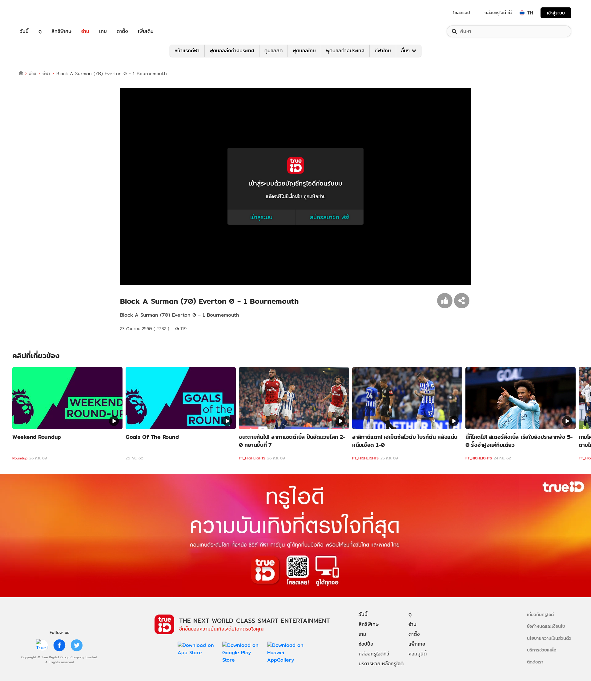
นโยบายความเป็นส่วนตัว (549, 638)
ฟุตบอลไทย (304, 50)
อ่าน (85, 31)
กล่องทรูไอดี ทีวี (498, 13)
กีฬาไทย (383, 50)
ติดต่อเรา (535, 661)
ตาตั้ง (122, 31)
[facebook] (59, 645)
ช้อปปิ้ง (366, 644)
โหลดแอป (461, 13)
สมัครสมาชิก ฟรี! (329, 217)
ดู (40, 31)
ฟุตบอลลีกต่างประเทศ (232, 50)
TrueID (38, 12)
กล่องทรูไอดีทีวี (374, 654)
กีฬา (46, 73)
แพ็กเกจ (416, 644)
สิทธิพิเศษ (61, 31)
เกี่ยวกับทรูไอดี (540, 614)
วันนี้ (24, 31)
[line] (42, 645)
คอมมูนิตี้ (417, 654)
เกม (103, 31)
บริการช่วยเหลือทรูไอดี (381, 663)
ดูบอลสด (273, 50)
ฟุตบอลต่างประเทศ (345, 50)
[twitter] (76, 645)
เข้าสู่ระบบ (556, 12)
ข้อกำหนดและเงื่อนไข (546, 626)
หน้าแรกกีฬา (187, 50)
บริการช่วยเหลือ (541, 649)
